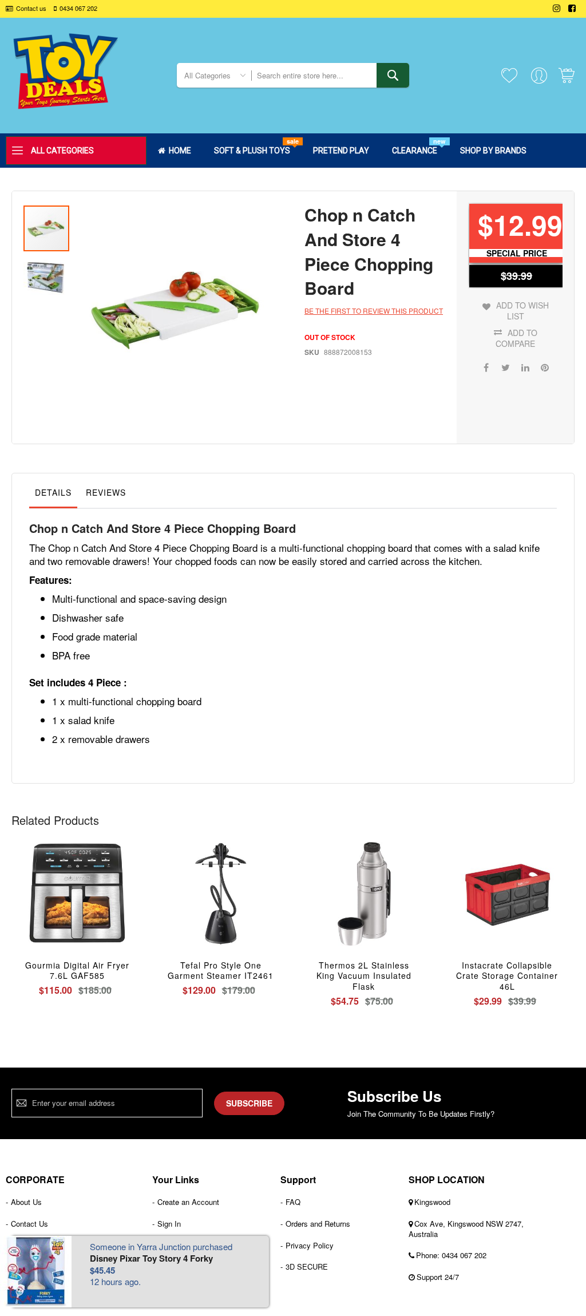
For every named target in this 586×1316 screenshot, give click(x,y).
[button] (46, 275)
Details (53, 492)
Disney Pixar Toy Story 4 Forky (151, 1258)
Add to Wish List (522, 310)
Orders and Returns (318, 1223)
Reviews (106, 492)
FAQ (293, 1201)
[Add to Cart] (50, 906)
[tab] (53, 495)
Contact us (31, 8)
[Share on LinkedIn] (525, 366)
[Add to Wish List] (77, 906)
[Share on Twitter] (506, 366)
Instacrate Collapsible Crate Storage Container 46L (507, 976)
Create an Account (188, 1201)
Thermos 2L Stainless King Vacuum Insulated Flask (363, 976)
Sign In (169, 1223)
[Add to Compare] (104, 906)
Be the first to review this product (373, 310)
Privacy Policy (310, 1245)
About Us (26, 1201)
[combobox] (330, 75)
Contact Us (29, 1223)
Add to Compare (516, 338)
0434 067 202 (78, 8)
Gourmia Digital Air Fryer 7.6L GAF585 (77, 970)
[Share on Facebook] (486, 366)
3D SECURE (307, 1266)
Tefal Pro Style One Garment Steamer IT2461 (221, 970)
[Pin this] (545, 366)
